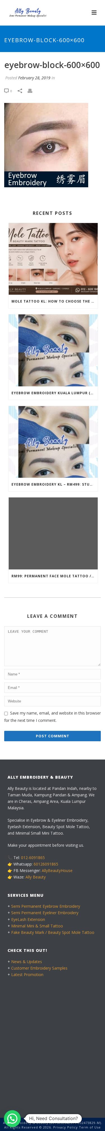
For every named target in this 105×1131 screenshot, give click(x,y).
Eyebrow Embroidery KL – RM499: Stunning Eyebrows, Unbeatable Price (54, 484)
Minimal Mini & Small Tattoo (37, 926)
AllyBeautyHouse (57, 870)
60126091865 (46, 864)
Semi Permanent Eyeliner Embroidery (44, 912)
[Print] (33, 90)
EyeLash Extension (28, 919)
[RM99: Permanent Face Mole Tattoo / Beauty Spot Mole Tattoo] (53, 533)
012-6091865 (33, 857)
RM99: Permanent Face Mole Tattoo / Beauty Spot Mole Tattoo (54, 576)
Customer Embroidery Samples (39, 968)
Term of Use (90, 1127)
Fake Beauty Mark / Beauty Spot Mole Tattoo (52, 932)
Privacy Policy (65, 1127)
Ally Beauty (35, 877)
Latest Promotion (27, 974)
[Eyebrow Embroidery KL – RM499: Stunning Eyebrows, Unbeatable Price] (53, 442)
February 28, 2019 (34, 77)
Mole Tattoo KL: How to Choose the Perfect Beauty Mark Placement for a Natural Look (54, 301)
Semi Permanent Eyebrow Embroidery (45, 906)
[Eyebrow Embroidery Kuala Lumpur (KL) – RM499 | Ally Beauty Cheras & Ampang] (53, 350)
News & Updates (26, 961)
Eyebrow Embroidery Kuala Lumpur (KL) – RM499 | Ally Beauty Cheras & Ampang (54, 393)
